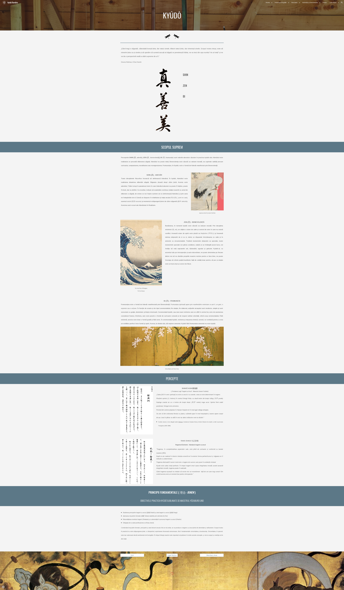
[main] (172, 15)
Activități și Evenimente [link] (310, 2)
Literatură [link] (333, 2)
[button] (342, 2)
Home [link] (268, 2)
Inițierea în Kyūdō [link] (280, 2)
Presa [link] (325, 2)
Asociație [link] (294, 2)
